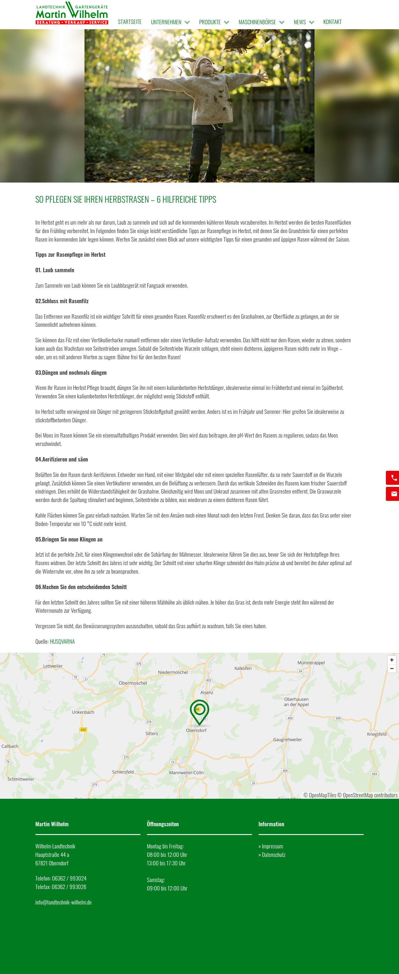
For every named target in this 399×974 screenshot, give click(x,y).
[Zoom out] (392, 668)
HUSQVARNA (62, 641)
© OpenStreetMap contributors (367, 795)
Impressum (272, 846)
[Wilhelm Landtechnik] (71, 14)
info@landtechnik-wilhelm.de (63, 902)
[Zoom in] (392, 660)
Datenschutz (273, 854)
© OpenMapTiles (319, 795)
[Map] (199, 726)
